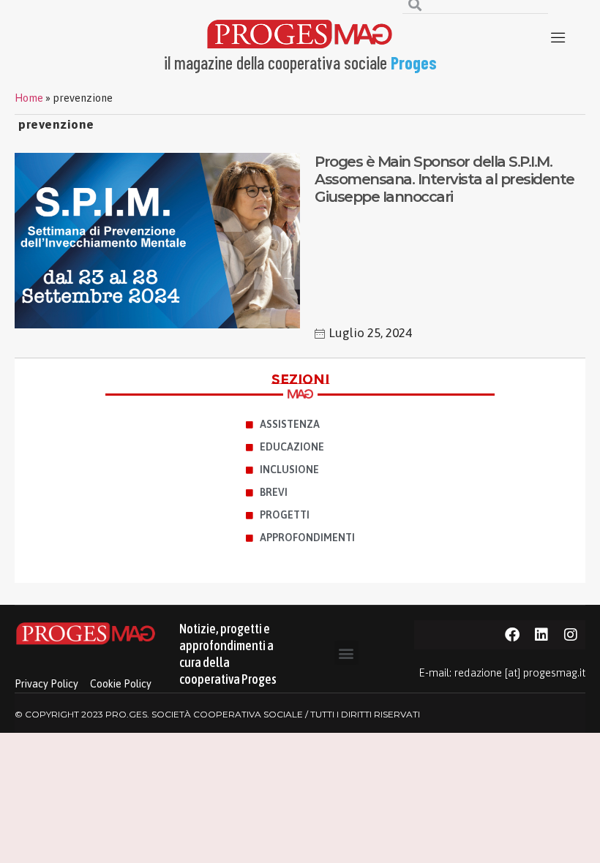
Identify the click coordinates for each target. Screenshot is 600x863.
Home (29, 98)
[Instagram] (570, 634)
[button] (346, 653)
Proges (414, 62)
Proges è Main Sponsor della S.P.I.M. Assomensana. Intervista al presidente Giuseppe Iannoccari (444, 179)
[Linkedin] (541, 634)
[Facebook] (512, 634)
